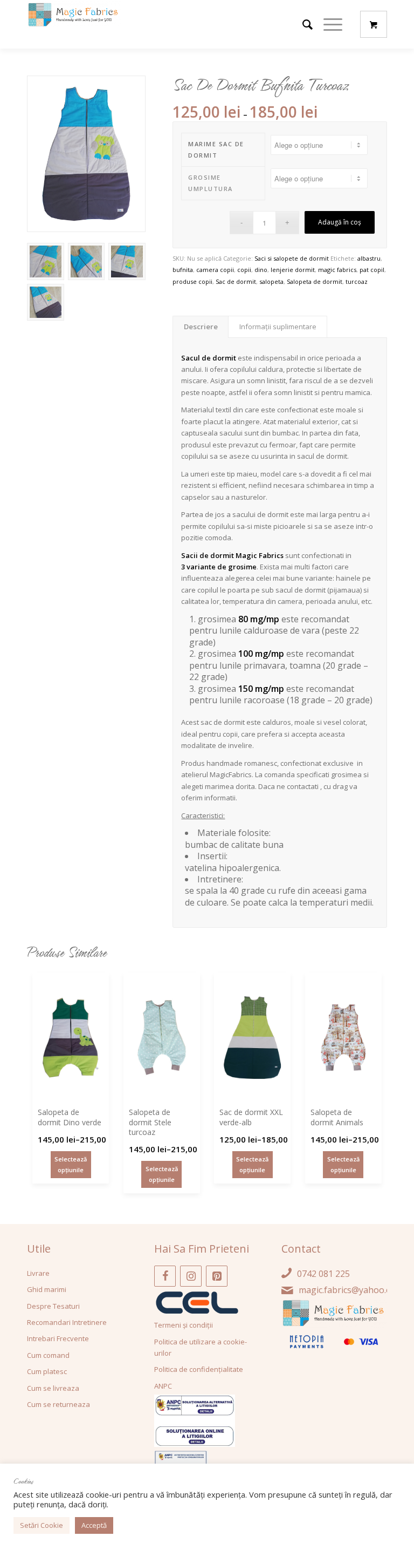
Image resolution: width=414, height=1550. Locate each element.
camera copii (215, 270)
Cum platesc (47, 1371)
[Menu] (327, 24)
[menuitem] (302, 24)
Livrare (38, 1273)
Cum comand (48, 1355)
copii (244, 270)
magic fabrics (337, 270)
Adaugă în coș (339, 222)
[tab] (200, 327)
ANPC (163, 1386)
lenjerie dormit (293, 270)
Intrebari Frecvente (58, 1338)
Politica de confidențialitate (198, 1369)
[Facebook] (165, 1276)
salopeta (271, 281)
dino (260, 270)
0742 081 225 (323, 1274)
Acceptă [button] (94, 1525)
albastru (369, 258)
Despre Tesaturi (53, 1306)
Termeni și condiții (183, 1325)
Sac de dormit (236, 281)
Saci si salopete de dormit (291, 258)
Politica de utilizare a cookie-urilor (200, 1347)
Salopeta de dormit (314, 281)
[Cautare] (302, 24)
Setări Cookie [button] (41, 1525)
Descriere (201, 326)
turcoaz (357, 281)
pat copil (372, 270)
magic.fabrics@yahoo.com (351, 1290)
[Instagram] (191, 1276)
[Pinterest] (216, 1276)
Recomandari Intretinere (67, 1322)
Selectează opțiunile (70, 1164)
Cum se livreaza (53, 1388)
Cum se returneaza (58, 1404)
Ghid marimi (46, 1289)
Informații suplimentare (277, 326)
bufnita (182, 270)
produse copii (192, 281)
